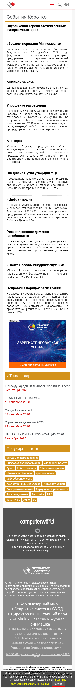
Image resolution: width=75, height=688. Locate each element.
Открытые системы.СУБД (38, 609)
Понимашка (39, 624)
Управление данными (46, 629)
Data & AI (21, 638)
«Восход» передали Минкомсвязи (34, 44)
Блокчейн (38, 494)
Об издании (37, 536)
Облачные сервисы (52, 468)
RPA (49, 494)
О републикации (49, 539)
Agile (26, 499)
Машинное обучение (19, 473)
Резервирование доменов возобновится (28, 234)
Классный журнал (48, 619)
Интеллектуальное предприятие (36, 643)
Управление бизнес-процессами (36, 648)
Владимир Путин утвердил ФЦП (33, 173)
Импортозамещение (19, 489)
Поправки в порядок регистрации (34, 288)
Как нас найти (13, 539)
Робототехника (27, 468)
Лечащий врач (53, 614)
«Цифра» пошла (19, 199)
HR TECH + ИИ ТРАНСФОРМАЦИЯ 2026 (34, 434)
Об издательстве (17, 536)
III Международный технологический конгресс (37, 386)
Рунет (10, 468)
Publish (19, 619)
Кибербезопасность (19, 478)
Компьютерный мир (39, 604)
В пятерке (15, 141)
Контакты (31, 539)
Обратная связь (56, 536)
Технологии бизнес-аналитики (36, 634)
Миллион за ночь (20, 82)
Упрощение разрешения (26, 105)
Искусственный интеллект (23, 483)
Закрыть (58, 683)
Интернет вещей (54, 483)
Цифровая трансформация (23, 462)
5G (34, 499)
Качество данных (44, 638)
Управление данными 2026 (24, 422)
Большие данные (17, 494)
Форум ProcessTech (19, 410)
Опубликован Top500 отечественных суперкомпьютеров (36, 28)
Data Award (13, 499)
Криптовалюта (45, 473)
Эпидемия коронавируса (22, 457)
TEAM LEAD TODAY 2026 (23, 398)
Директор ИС (23, 614)
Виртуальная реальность (52, 489)
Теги (64, 539)
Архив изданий (36, 543)
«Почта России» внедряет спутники (35, 265)
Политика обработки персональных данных (36, 546)
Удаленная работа (55, 462)
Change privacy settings (36, 550)
